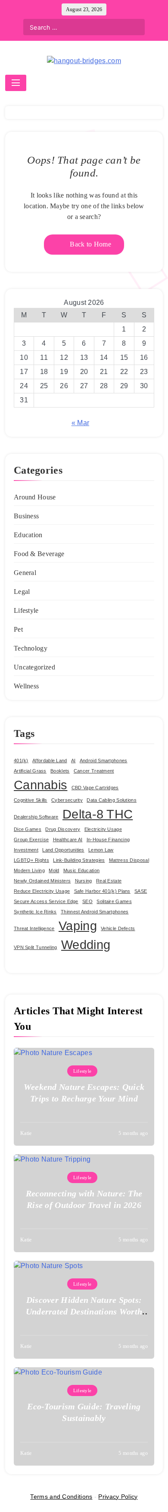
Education (28, 534)
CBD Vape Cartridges (95, 787)
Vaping (78, 926)
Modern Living (29, 870)
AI (73, 760)
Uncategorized (34, 667)
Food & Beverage (39, 553)
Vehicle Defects (118, 928)
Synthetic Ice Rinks (35, 911)
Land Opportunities (63, 849)
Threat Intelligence (34, 928)
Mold (54, 870)
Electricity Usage (103, 829)
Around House (35, 497)
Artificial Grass (30, 770)
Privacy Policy (117, 1496)
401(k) (21, 760)
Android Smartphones (104, 760)
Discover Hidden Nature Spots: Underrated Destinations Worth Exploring (84, 1311)
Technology (30, 648)
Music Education (81, 870)
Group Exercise (31, 839)
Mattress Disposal (129, 860)
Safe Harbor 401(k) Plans (102, 891)
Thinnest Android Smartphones (94, 911)
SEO (87, 901)
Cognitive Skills (30, 800)
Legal (22, 591)
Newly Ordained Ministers (42, 880)
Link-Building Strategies (79, 860)
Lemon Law (101, 849)
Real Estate (108, 880)
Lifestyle (26, 610)
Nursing (83, 880)
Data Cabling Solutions (112, 800)
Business (26, 516)
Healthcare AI (68, 839)
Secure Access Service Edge (46, 901)
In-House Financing (108, 839)
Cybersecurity (67, 800)
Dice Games (27, 829)
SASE (140, 891)
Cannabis (40, 785)
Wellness (26, 686)
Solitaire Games (114, 901)
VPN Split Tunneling (35, 947)
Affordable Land (49, 760)
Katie (26, 1133)
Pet (18, 629)
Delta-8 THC (97, 814)
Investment (26, 849)
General (25, 572)
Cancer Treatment (94, 770)
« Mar (81, 422)
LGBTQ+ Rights (31, 860)
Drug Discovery (62, 829)
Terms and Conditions (61, 1496)
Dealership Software (36, 816)
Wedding (85, 944)
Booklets (59, 770)
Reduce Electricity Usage (42, 891)
